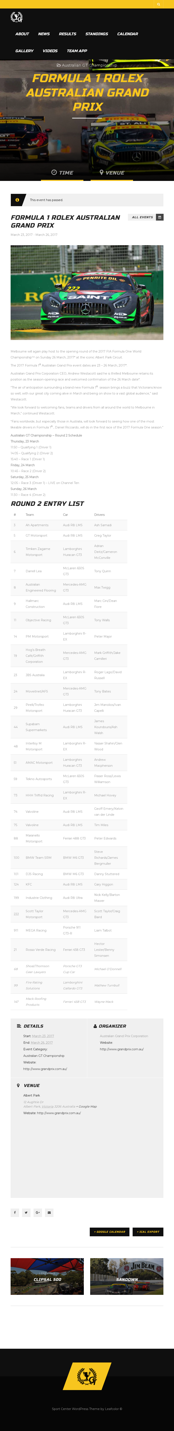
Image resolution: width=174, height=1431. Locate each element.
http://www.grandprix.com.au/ (45, 1069)
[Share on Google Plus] (38, 1213)
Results (67, 34)
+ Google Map (86, 1106)
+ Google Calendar (109, 1231)
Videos (49, 51)
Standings (96, 34)
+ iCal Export (148, 1231)
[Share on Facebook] (15, 1213)
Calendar (127, 34)
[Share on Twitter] (26, 1213)
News (43, 34)
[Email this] (49, 1213)
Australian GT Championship (89, 65)
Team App (77, 51)
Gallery (24, 51)
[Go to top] (87, 1376)
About (22, 34)
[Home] (17, 16)
